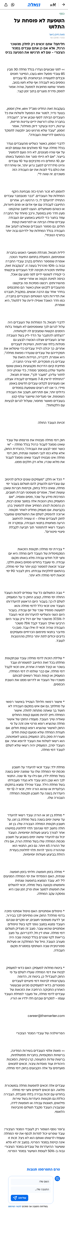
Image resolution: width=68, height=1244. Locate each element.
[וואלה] (34, 4)
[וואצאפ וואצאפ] (12, 4)
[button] (53, 4)
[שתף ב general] (6, 5)
